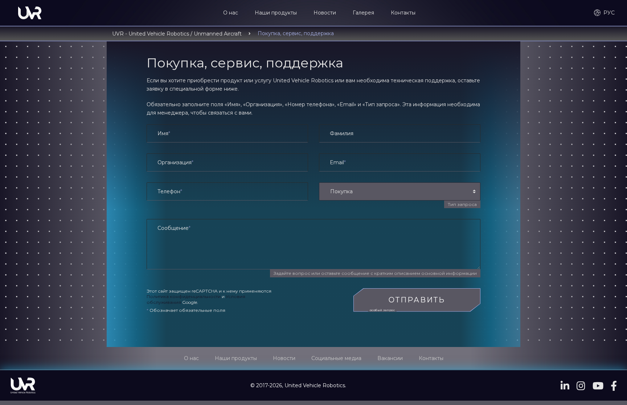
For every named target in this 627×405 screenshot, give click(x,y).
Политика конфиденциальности (184, 296)
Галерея (363, 12)
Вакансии (390, 358)
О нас (230, 12)
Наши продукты (276, 12)
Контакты (403, 12)
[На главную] (29, 13)
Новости (325, 12)
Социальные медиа (336, 358)
